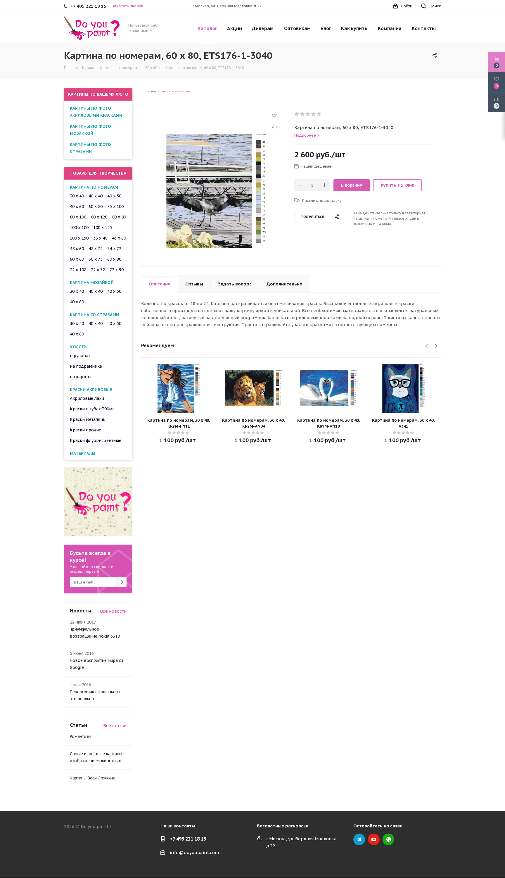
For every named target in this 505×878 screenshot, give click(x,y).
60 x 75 (96, 259)
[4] (314, 114)
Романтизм (80, 736)
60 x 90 (114, 259)
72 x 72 (98, 269)
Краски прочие (85, 430)
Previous (427, 346)
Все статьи (115, 725)
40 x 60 (77, 206)
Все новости (113, 611)
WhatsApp (388, 839)
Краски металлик (87, 419)
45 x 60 (119, 238)
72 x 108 (78, 269)
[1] (297, 114)
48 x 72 (96, 248)
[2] (302, 114)
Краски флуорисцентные (95, 440)
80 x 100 (78, 217)
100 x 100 (79, 227)
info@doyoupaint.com (194, 852)
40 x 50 (114, 196)
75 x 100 (115, 206)
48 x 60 (77, 248)
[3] (308, 114)
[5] (319, 114)
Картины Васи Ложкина (92, 778)
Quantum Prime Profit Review (172, 91)
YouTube (374, 839)
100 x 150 (79, 238)
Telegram (359, 839)
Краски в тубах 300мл (92, 409)
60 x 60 (77, 259)
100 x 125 (102, 227)
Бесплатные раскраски (282, 826)
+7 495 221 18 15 (188, 839)
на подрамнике (86, 366)
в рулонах (80, 355)
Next (436, 346)
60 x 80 (96, 206)
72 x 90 (117, 269)
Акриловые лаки (87, 398)
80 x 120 (99, 217)
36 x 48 (100, 238)
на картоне (81, 376)
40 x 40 (96, 196)
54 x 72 (114, 248)
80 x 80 (119, 217)
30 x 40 (77, 196)
